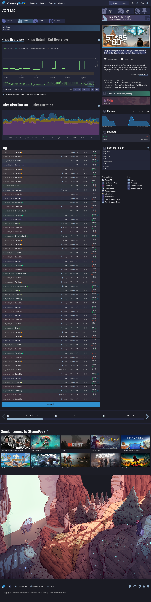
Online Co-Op (108, 53)
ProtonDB (108, 186)
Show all (50, 404)
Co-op (106, 51)
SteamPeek (109, 188)
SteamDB (108, 180)
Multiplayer (128, 51)
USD (38, 586)
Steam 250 (109, 194)
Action (135, 51)
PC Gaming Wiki (111, 183)
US (22, 586)
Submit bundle (136, 186)
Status (51, 586)
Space (134, 53)
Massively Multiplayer (116, 51)
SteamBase (109, 197)
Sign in (143, 3)
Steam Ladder (110, 191)
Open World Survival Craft (122, 53)
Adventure (142, 51)
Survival (140, 53)
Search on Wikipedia (112, 199)
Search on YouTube (112, 202)
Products (134, 183)
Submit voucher (137, 188)
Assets (133, 180)
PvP (145, 53)
